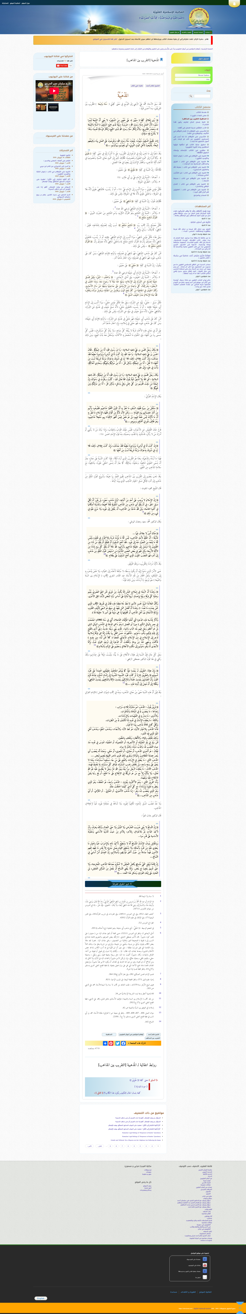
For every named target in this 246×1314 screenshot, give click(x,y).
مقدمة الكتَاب (201, 112)
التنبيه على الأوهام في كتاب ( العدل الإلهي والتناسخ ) (191, 185)
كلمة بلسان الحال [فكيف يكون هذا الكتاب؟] (117, 1092)
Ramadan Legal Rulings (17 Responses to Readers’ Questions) (141, 1132)
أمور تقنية (147, 1188)
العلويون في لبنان (204, 1229)
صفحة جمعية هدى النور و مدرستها (189, 1271)
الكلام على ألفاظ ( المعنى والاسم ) (57, 160)
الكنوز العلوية (65, 155)
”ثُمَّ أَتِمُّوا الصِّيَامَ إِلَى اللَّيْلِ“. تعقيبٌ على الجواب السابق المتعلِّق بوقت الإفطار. (134, 1125)
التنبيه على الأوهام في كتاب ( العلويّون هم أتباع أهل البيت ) (191, 191)
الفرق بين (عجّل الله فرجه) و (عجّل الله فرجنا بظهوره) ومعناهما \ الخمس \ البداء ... (192, 230)
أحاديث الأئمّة (207, 1174)
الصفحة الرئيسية (198, 32)
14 (115, 871)
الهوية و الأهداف (186, 32)
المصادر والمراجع (200, 195)
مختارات (209, 1218)
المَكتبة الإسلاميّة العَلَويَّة (168, 12)
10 (104, 554)
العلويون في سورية (204, 1224)
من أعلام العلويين (206, 1178)
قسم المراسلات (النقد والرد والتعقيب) (199, 1220)
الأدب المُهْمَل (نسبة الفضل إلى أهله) (192, 127)
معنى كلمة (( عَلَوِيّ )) (144, 1080)
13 (136, 794)
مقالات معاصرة (207, 1222)
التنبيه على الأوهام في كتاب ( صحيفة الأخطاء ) (191, 179)
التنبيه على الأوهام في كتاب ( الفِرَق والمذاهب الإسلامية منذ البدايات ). (191, 163)
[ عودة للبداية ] (141, 1086)
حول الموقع (26, 3)
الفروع (208, 1193)
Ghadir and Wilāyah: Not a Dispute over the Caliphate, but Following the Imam (136, 1140)
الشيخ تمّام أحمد (153, 85)
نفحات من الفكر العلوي (204, 1187)
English (40, 1298)
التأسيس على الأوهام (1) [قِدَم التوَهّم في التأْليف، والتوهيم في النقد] (191, 132)
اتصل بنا (198, 1277)
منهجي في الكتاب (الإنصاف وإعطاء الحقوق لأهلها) (191, 151)
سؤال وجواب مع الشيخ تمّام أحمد (199, 1207)
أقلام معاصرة (206, 1213)
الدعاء (210, 1176)
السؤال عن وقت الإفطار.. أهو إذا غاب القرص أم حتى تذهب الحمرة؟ (138, 1118)
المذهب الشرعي (206, 1189)
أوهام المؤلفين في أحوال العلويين (131, 1034)
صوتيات (148, 1172)
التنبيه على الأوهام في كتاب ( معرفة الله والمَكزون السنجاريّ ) (191, 168)
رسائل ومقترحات (145, 1190)
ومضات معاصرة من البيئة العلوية (201, 1238)
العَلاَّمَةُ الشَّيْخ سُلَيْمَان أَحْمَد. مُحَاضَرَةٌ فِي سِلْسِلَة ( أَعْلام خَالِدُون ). (192, 256)
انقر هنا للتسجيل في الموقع (105, 39)
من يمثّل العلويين (174, 32)
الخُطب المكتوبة (205, 1233)
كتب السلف (207, 1211)
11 (95, 645)
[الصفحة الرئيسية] (199, 18)
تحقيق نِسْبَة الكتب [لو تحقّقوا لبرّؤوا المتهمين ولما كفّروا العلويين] (191, 146)
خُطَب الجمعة (207, 1231)
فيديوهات (147, 1170)
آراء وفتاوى (208, 1216)
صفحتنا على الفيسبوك (194, 1259)
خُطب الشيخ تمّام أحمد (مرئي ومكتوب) (198, 1235)
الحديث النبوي (207, 1172)
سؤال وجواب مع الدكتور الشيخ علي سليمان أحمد (194, 1200)
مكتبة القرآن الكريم (205, 1170)
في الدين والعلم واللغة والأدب (200, 1227)
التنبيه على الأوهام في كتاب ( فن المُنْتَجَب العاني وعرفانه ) (191, 174)
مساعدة (173, 1292)
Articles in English (206, 1240)
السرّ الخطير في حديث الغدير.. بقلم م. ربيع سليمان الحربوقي (53, 195)
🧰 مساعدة (208, 32)
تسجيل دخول (204, 58)
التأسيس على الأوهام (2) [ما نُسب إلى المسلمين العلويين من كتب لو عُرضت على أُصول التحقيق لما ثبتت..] (191, 139)
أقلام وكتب (208, 1209)
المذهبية (109, 1034)
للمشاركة (5, 3)
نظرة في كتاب (137, 85)
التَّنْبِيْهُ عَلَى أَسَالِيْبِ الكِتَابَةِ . (200, 222)
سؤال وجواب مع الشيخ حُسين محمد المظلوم (196, 1204)
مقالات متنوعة (206, 1185)
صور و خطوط (146, 1174)
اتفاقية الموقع (15, 3)
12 (124, 682)
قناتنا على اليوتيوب (194, 1265)
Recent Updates (203, 75)
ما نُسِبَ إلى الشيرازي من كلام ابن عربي (55, 166)
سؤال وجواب (207, 1198)
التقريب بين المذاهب (153, 1038)
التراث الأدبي (206, 1182)
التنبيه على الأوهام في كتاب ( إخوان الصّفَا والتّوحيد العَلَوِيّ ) (191, 157)
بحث (207, 79)
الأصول (208, 1191)
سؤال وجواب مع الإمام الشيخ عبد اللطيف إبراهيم (194, 1202)
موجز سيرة (207, 1180)
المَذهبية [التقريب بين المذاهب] (194, 118)
